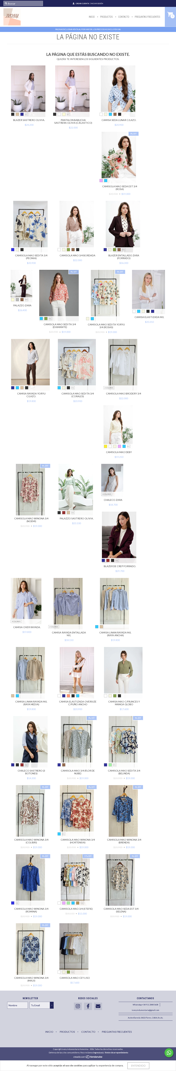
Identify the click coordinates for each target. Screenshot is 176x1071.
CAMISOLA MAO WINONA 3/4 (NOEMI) (31, 520)
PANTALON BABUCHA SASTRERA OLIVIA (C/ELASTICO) (73, 121)
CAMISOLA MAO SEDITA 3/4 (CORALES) (78, 395)
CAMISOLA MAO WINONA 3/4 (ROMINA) (31, 910)
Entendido (138, 1065)
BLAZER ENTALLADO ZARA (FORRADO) (123, 257)
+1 (50, 318)
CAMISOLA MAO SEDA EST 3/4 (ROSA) (119, 188)
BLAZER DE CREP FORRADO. (120, 566)
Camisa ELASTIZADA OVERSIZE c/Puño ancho (77, 703)
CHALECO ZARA (113, 499)
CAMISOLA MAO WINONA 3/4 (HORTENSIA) (78, 841)
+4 (26, 300)
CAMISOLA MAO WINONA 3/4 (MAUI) (31, 979)
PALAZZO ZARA (22, 305)
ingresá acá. (98, 1052)
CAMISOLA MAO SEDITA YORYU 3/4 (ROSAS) (106, 326)
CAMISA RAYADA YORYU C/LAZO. (31, 395)
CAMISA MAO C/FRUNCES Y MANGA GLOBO (124, 703)
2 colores (108, 388)
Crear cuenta (82, 3)
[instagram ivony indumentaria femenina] (78, 1006)
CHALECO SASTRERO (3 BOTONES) (31, 772)
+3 (123, 250)
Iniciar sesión (97, 3)
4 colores (106, 494)
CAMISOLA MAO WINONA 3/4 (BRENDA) (124, 841)
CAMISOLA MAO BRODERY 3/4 (123, 393)
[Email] (98, 1006)
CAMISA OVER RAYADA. (27, 627)
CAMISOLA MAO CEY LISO (75, 977)
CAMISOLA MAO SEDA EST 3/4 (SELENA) (121, 910)
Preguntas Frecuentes (147, 16)
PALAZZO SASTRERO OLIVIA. (77, 518)
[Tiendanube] (88, 1058)
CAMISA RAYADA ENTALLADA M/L (69, 634)
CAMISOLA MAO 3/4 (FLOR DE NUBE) (78, 772)
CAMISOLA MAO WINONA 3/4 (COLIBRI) (31, 841)
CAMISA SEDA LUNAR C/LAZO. (119, 120)
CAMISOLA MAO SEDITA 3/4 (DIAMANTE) (60, 325)
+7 (26, 114)
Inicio (92, 16)
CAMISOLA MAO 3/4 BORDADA (77, 255)
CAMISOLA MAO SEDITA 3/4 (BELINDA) (124, 772)
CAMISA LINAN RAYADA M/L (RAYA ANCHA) (115, 634)
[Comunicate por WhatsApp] (168, 1052)
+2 (117, 560)
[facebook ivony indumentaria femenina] (88, 1006)
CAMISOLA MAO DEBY (119, 452)
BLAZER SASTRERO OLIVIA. (29, 120)
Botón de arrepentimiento (116, 1052)
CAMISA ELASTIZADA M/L (149, 317)
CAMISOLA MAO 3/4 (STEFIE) (76, 908)
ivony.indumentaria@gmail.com (145, 1010)
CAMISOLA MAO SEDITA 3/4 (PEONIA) (31, 257)
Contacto (123, 16)
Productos (106, 16)
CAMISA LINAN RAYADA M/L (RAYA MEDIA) (31, 703)
